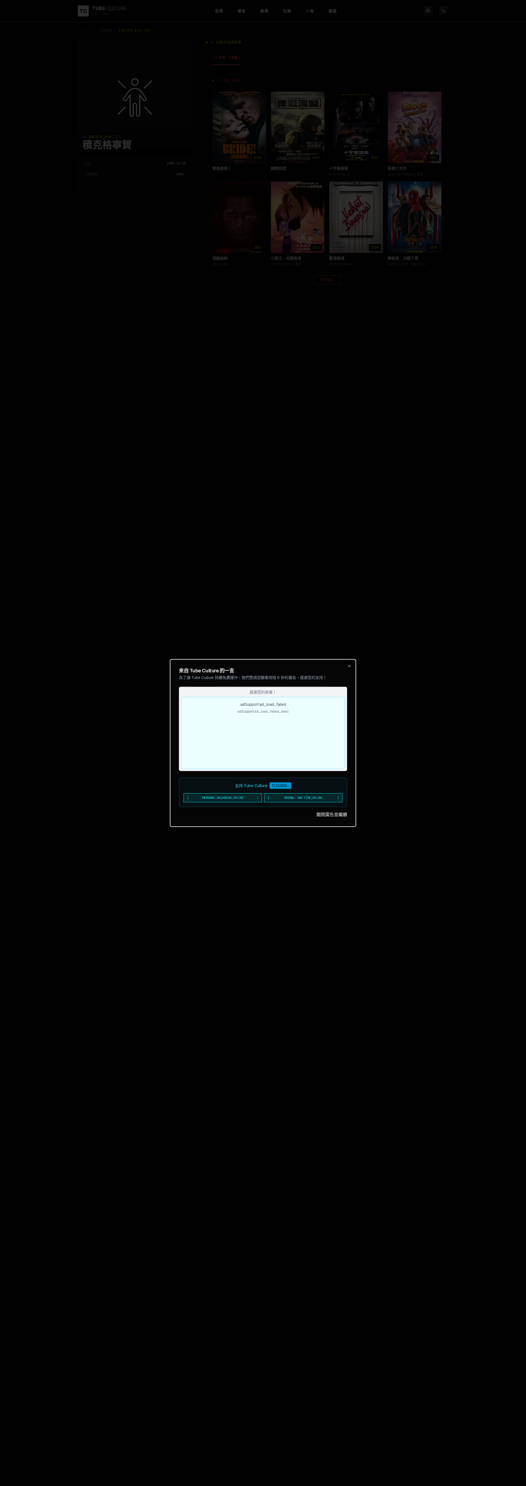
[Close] (349, 666)
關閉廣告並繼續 (331, 814)
